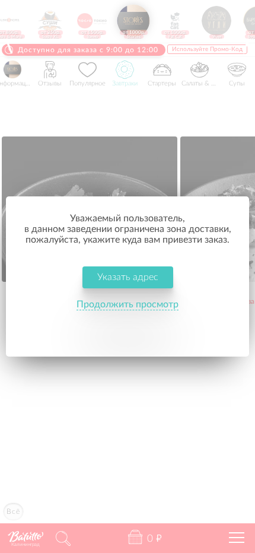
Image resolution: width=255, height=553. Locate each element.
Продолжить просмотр (127, 304)
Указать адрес (127, 277)
